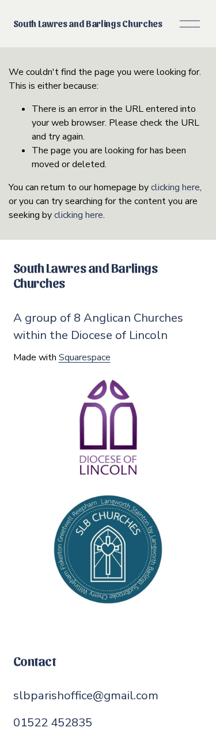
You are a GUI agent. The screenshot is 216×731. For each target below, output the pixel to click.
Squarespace (85, 357)
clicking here (175, 187)
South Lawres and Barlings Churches (87, 23)
